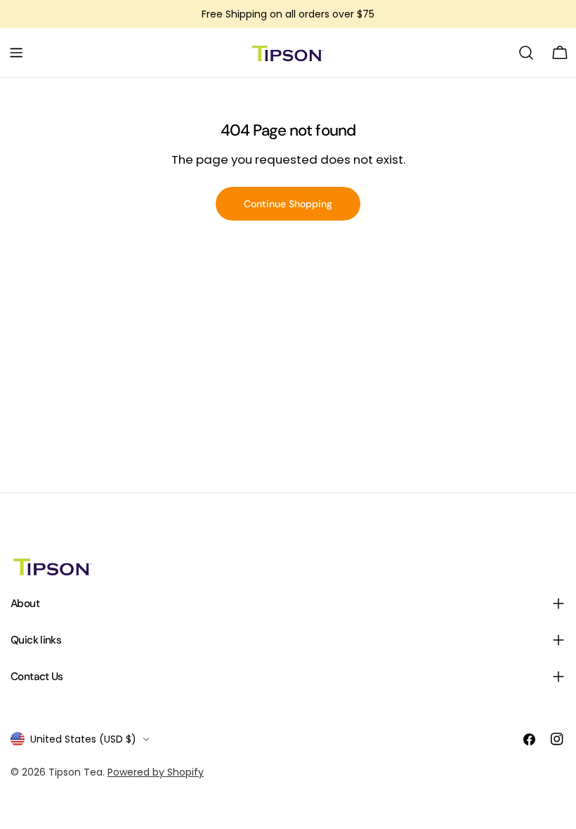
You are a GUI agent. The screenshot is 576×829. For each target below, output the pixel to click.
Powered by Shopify (155, 772)
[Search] (526, 53)
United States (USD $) (83, 739)
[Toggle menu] (16, 53)
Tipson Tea (75, 772)
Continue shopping (288, 203)
